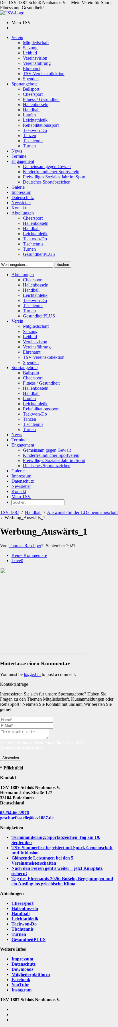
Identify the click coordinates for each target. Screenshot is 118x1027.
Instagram (21, 989)
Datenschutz (23, 964)
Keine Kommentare (29, 555)
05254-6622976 (14, 812)
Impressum (22, 958)
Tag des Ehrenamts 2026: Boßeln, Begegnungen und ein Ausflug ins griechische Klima (62, 881)
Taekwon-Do (24, 923)
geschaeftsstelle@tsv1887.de (27, 817)
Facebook (20, 979)
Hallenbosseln (24, 908)
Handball (33, 512)
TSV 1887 (9, 512)
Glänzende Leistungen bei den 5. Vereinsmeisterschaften (42, 860)
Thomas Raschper (25, 545)
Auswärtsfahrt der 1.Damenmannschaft (82, 512)
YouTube (20, 984)
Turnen (18, 934)
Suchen (62, 264)
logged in (32, 674)
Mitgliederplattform (30, 974)
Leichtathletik (24, 918)
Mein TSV (21, 496)
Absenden (10, 758)
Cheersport (22, 903)
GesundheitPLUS (28, 939)
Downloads (22, 969)
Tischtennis (22, 929)
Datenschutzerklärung (21, 747)
